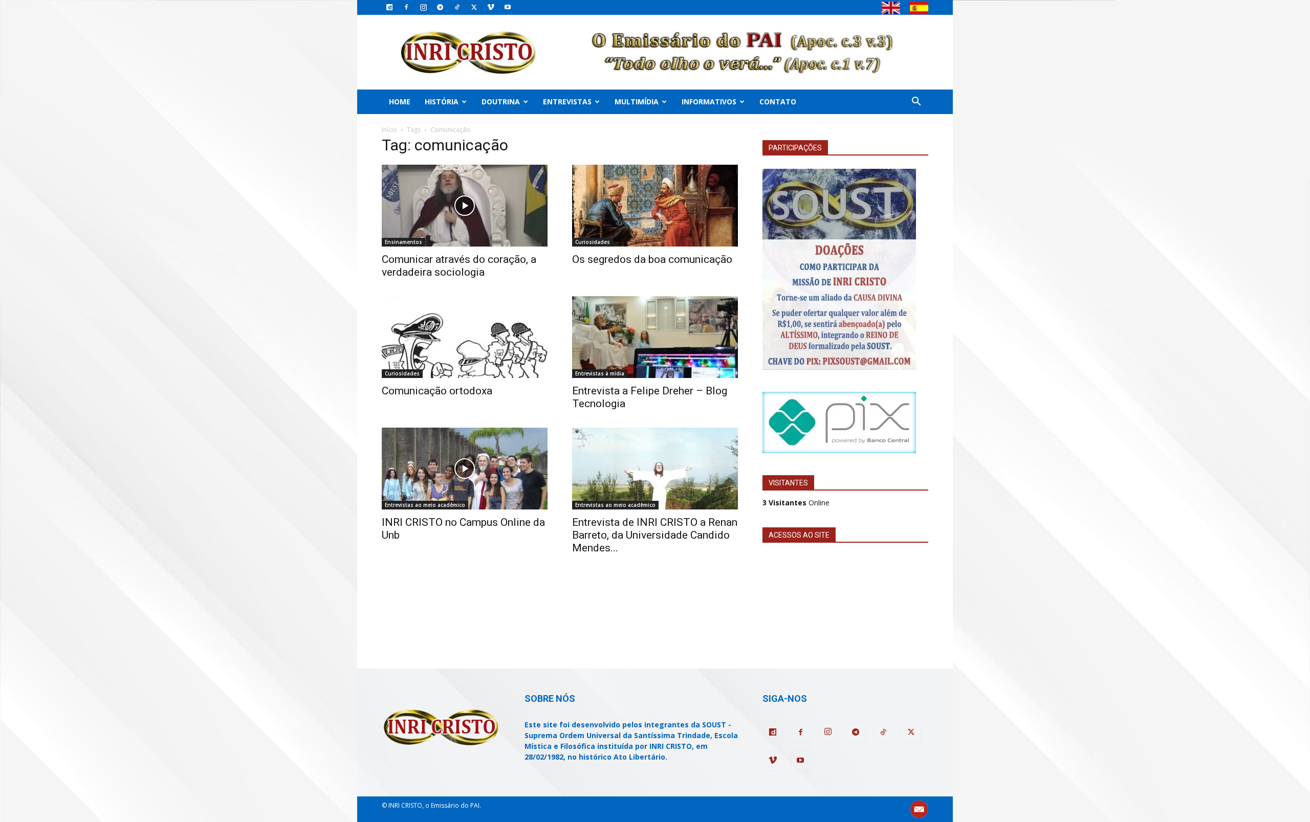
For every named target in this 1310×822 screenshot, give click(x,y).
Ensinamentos (403, 242)
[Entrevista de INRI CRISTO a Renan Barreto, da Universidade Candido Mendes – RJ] (655, 468)
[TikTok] (457, 7)
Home (399, 101)
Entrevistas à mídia (599, 373)
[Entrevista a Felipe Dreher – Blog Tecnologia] (655, 337)
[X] (474, 7)
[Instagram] (423, 7)
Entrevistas (567, 101)
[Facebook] (406, 7)
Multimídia (637, 101)
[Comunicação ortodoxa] (465, 337)
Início (389, 129)
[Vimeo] (490, 7)
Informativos (709, 101)
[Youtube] (507, 7)
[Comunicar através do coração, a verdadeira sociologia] (465, 206)
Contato (777, 101)
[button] (916, 102)
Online (795, 502)
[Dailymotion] (389, 7)
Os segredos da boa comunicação (652, 259)
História (441, 101)
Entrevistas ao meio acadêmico (425, 504)
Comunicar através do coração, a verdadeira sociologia (459, 265)
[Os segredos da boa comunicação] (655, 206)
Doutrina (501, 101)
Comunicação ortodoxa (437, 391)
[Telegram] (440, 7)
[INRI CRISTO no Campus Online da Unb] (465, 468)
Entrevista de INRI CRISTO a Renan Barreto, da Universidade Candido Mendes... (654, 535)
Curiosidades (592, 242)
